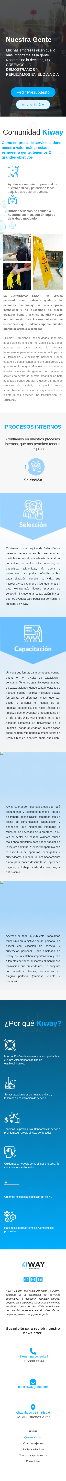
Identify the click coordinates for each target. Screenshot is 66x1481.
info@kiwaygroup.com (33, 1387)
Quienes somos (33, 1437)
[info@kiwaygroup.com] (33, 1382)
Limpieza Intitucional (33, 1449)
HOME (33, 1431)
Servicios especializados (33, 1455)
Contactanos (33, 1461)
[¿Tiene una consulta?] (33, 1351)
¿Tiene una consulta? (33, 1356)
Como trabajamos (33, 1443)
